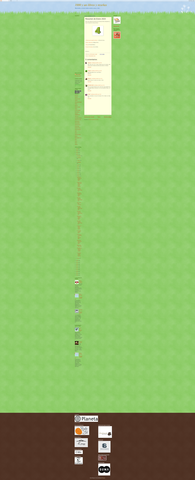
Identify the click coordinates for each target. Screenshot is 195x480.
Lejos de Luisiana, (89, 46)
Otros (76, 131)
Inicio (99, 117)
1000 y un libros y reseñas (91, 5)
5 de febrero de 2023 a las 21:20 (96, 94)
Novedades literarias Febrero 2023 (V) (79, 190)
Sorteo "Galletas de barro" (80, 281)
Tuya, (87, 44)
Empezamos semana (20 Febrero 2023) (79, 194)
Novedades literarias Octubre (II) (80, 311)
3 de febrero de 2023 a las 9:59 (97, 62)
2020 (77, 264)
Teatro (76, 141)
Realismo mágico (78, 134)
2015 (77, 273)
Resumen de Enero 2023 (79, 246)
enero (78, 258)
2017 (77, 269)
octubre (78, 160)
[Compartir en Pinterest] (104, 54)
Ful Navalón (78, 74)
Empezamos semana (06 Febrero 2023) (79, 242)
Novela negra (77, 126)
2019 (77, 266)
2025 (77, 150)
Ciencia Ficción (77, 98)
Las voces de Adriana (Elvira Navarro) (79, 254)
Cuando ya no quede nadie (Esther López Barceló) (79, 184)
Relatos (76, 136)
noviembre (79, 157)
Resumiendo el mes (92, 55)
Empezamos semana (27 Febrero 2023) (79, 179)
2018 (77, 267)
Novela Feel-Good (78, 119)
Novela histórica (77, 124)
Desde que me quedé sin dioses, (92, 40)
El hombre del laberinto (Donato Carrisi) (79, 249)
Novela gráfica (77, 122)
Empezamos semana (78, 102)
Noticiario (76, 116)
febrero (78, 175)
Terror (76, 142)
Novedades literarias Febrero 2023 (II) (79, 213)
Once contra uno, (89, 42)
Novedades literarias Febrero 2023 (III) (79, 208)
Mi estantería (77, 112)
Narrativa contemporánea (77, 114)
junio (78, 168)
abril (78, 172)
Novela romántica (78, 129)
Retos (76, 139)
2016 (77, 271)
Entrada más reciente (89, 117)
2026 (77, 148)
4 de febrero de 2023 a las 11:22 (97, 78)
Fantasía (76, 105)
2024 (77, 152)
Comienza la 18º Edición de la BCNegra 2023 (79, 236)
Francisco (89, 62)
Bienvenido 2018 (80, 342)
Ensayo (76, 103)
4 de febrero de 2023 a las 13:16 (99, 85)
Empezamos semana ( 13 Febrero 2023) (79, 218)
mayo (78, 170)
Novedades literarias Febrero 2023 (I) (79, 222)
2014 (77, 275)
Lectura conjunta (77, 110)
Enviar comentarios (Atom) (93, 119)
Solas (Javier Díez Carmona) (79, 203)
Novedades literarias (78, 118)
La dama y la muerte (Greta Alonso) (79, 227)
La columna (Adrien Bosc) (79, 231)
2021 (77, 262)
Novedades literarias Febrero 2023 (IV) (79, 199)
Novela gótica (77, 121)
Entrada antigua (107, 117)
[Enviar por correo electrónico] (100, 54)
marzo (78, 174)
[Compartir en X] (102, 54)
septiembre (79, 162)
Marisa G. (89, 78)
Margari (89, 70)
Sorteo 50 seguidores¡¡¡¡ (80, 329)
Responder (89, 67)
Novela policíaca (77, 127)
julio (78, 166)
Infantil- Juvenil (77, 107)
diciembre (79, 155)
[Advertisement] (78, 41)
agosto (78, 165)
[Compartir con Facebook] (103, 54)
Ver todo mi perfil (78, 76)
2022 (77, 260)
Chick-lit (76, 97)
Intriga (76, 108)
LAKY (89, 94)
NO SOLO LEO (91, 85)
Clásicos (76, 100)
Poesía (76, 132)
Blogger (103, 477)
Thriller (76, 144)
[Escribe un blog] (101, 54)
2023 (77, 154)
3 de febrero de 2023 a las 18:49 (96, 70)
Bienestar (76, 95)
